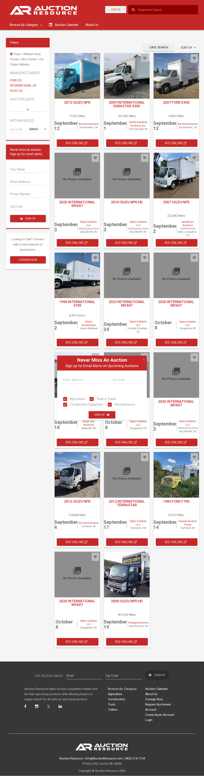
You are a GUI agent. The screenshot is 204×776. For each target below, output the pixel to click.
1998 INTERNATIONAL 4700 (77, 303)
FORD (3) (16, 80)
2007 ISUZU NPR (176, 202)
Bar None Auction (89, 123)
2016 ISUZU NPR (77, 501)
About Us (91, 25)
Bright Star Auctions (89, 423)
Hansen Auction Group (187, 523)
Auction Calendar (156, 689)
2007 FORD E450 (176, 102)
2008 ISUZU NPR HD (127, 601)
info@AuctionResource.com (104, 758)
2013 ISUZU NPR (77, 102)
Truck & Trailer (106, 399)
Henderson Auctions (187, 223)
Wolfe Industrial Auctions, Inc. (138, 124)
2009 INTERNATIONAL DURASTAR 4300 (127, 104)
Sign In (115, 9)
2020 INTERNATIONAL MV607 (77, 204)
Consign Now (28, 259)
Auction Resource (71, 758)
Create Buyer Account (159, 715)
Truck (111, 704)
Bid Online (75, 143)
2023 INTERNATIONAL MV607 (127, 303)
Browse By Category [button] (24, 25)
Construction (116, 699)
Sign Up (100, 415)
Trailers (113, 709)
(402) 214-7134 (135, 758)
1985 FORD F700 (176, 501)
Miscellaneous (124, 404)
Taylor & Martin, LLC (88, 223)
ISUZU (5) (16, 91)
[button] (38, 129)
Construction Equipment (86, 404)
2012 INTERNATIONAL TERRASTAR (127, 503)
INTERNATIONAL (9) (23, 85)
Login (148, 720)
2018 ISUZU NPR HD (127, 202)
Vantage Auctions (138, 622)
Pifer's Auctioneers (89, 323)
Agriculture (77, 399)
